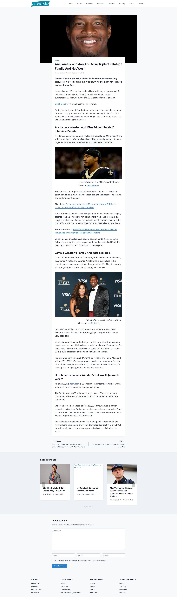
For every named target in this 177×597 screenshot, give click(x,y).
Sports (92, 583)
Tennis (92, 586)
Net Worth (101, 4)
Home (70, 4)
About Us (34, 586)
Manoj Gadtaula (116, 500)
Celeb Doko (60, 104)
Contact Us (35, 583)
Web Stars (94, 593)
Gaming (122, 4)
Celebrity (122, 593)
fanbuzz (95, 323)
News (79, 4)
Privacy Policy (36, 589)
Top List (112, 4)
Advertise (64, 586)
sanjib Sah (48, 494)
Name (55, 555)
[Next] (133, 484)
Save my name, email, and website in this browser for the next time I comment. (80, 560)
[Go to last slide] (43, 484)
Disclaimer (35, 593)
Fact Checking (66, 589)
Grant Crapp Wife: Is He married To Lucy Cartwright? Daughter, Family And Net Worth (68, 444)
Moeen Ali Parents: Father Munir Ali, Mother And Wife (109, 444)
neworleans (92, 185)
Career (63, 583)
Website (106, 555)
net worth (74, 384)
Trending (89, 4)
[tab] (84, 506)
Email (80, 555)
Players (57, 60)
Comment (57, 531)
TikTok (132, 4)
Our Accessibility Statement (71, 593)
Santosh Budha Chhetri (63, 73)
